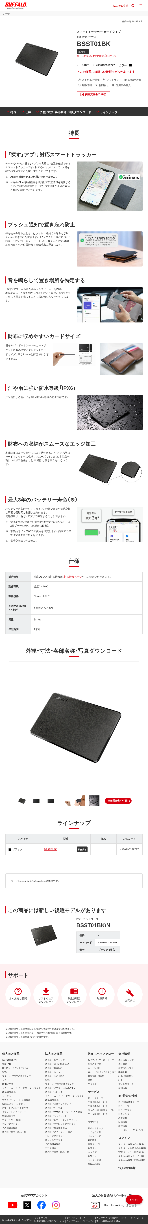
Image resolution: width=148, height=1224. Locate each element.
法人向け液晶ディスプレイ (58, 1103)
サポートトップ (95, 1128)
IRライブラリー (126, 1110)
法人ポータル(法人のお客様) (132, 1148)
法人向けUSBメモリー (56, 1092)
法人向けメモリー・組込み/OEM (60, 1088)
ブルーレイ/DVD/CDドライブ (16, 1076)
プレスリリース (126, 1084)
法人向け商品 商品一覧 (57, 1151)
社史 (120, 1080)
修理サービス (94, 1144)
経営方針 (122, 1118)
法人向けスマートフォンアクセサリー (63, 1120)
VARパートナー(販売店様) (131, 1152)
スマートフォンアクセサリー (16, 1107)
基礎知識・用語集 (96, 1076)
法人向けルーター (53, 1072)
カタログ (92, 1152)
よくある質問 (94, 1132)
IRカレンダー (124, 1114)
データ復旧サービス (97, 1114)
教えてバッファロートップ (101, 1060)
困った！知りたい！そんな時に (102, 1072)
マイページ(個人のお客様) (131, 1144)
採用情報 (122, 1088)
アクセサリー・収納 (11, 1120)
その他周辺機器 (9, 1127)
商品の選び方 (94, 1064)
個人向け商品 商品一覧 (14, 1131)
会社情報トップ (126, 1060)
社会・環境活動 (125, 1076)
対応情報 (92, 1140)
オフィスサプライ (53, 1139)
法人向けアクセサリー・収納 (58, 1131)
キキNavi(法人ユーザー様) (131, 1156)
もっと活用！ (94, 1068)
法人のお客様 (127, 1168)
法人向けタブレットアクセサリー (61, 1123)
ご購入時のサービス (97, 1102)
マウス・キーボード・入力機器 (16, 1099)
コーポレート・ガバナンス (130, 1130)
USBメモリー (8, 1084)
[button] (118, 801)
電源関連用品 (8, 1116)
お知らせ (92, 1156)
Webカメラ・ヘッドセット (14, 1103)
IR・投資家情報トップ (128, 1102)
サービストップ (95, 1098)
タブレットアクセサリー (14, 1111)
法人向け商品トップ (55, 1060)
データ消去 (50, 1147)
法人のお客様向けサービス (101, 1110)
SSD (4, 1072)
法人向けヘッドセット (56, 1116)
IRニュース (123, 1106)
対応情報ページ (73, 576)
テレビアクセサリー (12, 1123)
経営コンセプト (126, 1068)
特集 (90, 1080)
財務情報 (122, 1122)
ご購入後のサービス (97, 1106)
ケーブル (6, 1096)
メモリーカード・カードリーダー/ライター (22, 1088)
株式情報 (122, 1126)
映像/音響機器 (9, 1092)
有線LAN (6, 1064)
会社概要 (122, 1064)
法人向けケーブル (53, 1107)
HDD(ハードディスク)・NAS (15, 1068)
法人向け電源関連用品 (56, 1127)
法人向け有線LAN (53, 1068)
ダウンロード (94, 1136)
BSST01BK (50, 849)
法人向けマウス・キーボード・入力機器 (63, 1111)
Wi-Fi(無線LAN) (9, 1060)
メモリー (6, 1080)
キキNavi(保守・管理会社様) (131, 1160)
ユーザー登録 (94, 1160)
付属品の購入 (94, 1164)
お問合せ (92, 1148)
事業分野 (122, 1072)
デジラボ (92, 1084)
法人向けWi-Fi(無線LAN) (57, 1064)
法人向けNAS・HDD (54, 1076)
